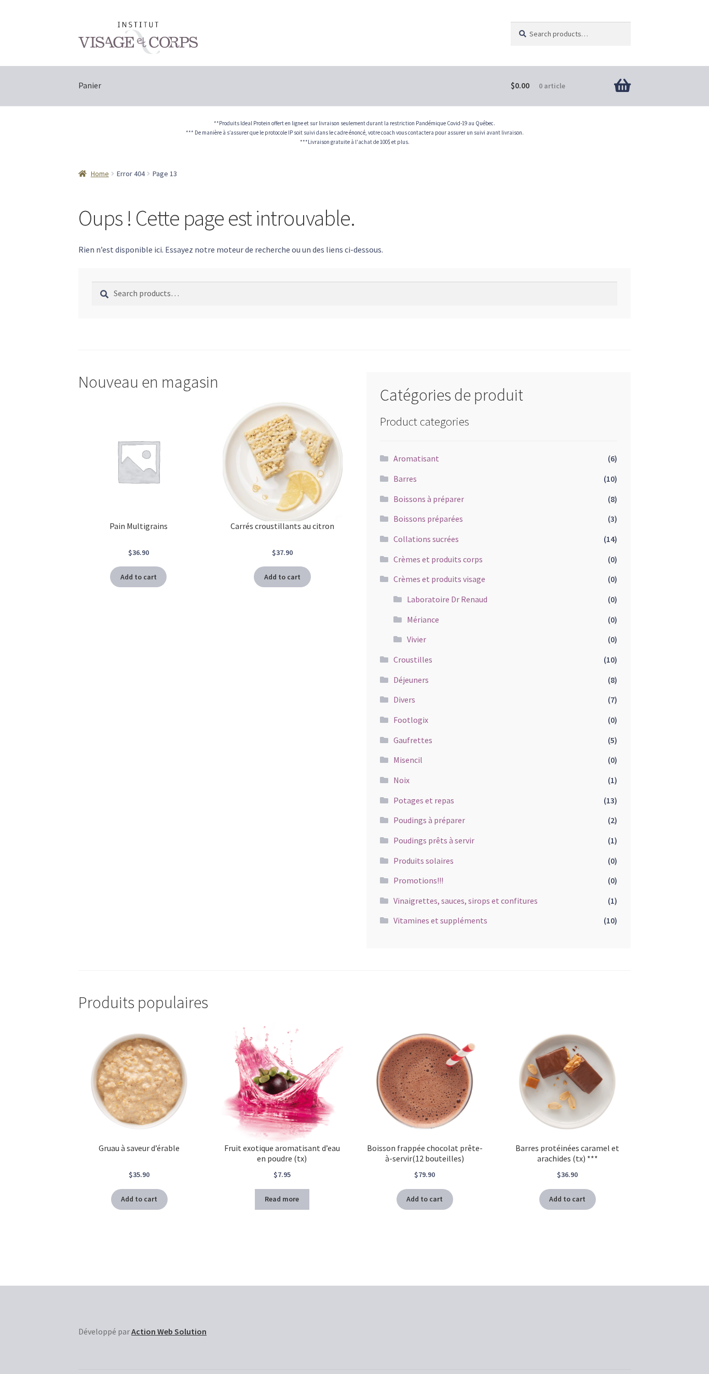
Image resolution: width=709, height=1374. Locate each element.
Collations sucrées (426, 539)
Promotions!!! (418, 880)
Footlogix (410, 720)
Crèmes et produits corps (438, 559)
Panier (89, 85)
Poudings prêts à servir (433, 840)
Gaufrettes (412, 740)
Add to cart (138, 577)
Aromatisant (416, 458)
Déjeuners (411, 680)
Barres (405, 478)
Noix (401, 780)
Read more (282, 1199)
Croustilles (412, 659)
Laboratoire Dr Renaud (447, 599)
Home (100, 173)
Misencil (407, 760)
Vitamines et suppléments (440, 920)
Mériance (423, 619)
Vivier (416, 639)
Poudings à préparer (429, 820)
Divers (404, 699)
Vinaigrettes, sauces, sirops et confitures (465, 900)
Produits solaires (423, 860)
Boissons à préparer (428, 499)
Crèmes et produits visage (439, 579)
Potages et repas (423, 800)
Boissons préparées (428, 518)
